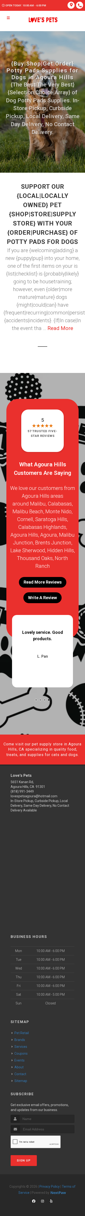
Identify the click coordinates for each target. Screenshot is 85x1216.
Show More (53, 650)
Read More (60, 328)
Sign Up (24, 1160)
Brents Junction (53, 543)
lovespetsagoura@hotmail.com (34, 796)
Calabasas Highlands (42, 527)
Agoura (48, 535)
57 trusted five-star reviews (42, 433)
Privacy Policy (49, 1186)
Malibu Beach (28, 511)
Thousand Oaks (35, 558)
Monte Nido (58, 511)
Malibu (38, 504)
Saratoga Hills (51, 519)
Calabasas (60, 504)
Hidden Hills (60, 550)
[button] (36, 700)
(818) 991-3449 (22, 791)
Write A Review (42, 597)
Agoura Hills (24, 535)
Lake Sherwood (27, 550)
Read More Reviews (43, 582)
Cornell (25, 519)
